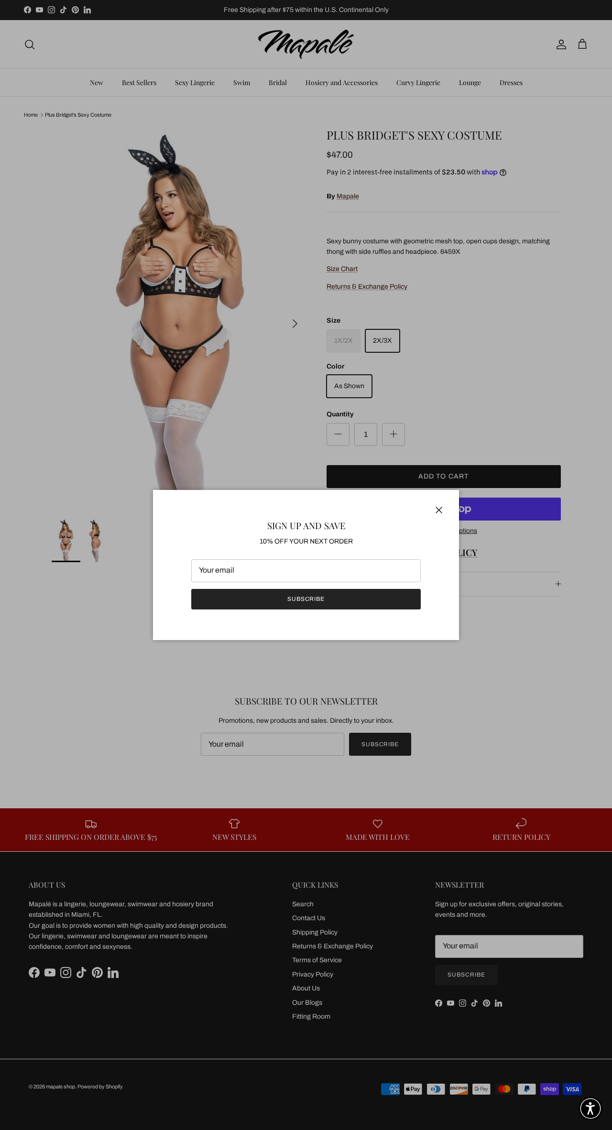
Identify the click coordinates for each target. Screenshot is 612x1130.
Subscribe (306, 599)
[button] (590, 1108)
